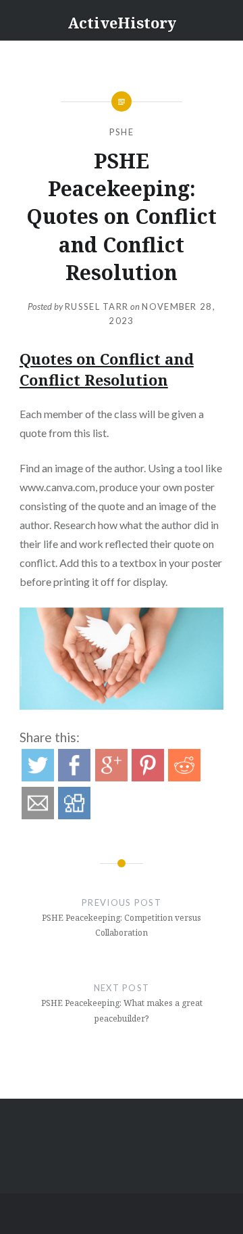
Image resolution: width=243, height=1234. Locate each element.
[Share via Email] (38, 814)
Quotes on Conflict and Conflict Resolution (107, 368)
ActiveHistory (122, 22)
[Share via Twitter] (38, 777)
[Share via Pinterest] (148, 777)
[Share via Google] (111, 777)
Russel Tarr (96, 306)
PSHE (121, 132)
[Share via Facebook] (74, 777)
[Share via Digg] (74, 814)
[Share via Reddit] (184, 777)
